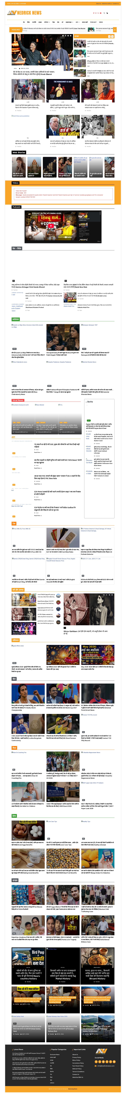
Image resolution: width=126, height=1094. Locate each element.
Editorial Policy (76, 1069)
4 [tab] (71, 36)
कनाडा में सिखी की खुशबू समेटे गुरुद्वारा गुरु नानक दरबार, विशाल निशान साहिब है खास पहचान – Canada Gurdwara (46, 597)
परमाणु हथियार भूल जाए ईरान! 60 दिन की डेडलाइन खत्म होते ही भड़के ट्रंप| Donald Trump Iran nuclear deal (61, 143)
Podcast (93, 22)
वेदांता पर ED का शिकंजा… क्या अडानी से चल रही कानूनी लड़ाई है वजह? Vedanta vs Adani (102, 474)
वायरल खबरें (85, 22)
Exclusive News (54, 1054)
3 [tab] (68, 36)
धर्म (62, 22)
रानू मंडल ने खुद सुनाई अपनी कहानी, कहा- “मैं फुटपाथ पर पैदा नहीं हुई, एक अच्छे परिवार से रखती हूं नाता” (46, 427)
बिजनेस (18, 422)
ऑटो (14, 453)
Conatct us (116, 3)
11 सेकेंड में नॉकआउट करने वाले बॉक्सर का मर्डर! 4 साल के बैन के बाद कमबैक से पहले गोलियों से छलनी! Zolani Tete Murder (28, 1068)
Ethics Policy (76, 1060)
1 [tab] (63, 36)
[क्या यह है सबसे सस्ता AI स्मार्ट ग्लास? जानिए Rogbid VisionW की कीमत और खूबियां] (62, 568)
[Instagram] (107, 1061)
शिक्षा (54, 22)
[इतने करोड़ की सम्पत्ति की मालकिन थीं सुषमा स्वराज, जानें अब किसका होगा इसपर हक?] (23, 419)
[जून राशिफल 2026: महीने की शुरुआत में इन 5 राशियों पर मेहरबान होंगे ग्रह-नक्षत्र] (63, 655)
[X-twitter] (99, 1061)
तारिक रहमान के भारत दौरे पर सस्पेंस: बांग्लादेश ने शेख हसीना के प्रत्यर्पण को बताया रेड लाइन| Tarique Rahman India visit (27, 143)
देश (24, 22)
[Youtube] (103, 1061)
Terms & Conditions (78, 1071)
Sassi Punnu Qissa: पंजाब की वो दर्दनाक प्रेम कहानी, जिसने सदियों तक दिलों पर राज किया (45, 603)
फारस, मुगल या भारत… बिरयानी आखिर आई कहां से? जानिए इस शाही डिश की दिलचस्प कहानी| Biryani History (97, 974)
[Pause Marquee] (115, 29)
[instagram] (96, 13)
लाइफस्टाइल (68, 22)
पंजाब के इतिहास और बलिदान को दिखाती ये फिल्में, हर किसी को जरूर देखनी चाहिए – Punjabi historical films (24, 602)
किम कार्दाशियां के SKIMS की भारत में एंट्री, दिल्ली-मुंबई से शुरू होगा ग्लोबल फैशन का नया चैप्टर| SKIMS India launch (28, 1000)
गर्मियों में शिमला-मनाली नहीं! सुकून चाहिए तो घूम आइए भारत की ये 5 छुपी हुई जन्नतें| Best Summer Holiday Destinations (96, 1029)
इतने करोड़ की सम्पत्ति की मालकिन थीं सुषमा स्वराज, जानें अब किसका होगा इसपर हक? (23, 427)
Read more (37, 452)
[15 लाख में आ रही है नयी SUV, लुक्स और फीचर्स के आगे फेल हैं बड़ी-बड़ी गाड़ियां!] (22, 448)
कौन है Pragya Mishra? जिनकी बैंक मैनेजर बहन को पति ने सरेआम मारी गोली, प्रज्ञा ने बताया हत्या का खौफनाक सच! (100, 63)
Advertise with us (107, 3)
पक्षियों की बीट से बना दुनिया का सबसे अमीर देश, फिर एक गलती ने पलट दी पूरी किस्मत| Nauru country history (29, 974)
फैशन (15, 994)
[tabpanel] (42, 55)
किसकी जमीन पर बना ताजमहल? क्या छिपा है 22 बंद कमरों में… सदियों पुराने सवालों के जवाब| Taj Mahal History (63, 974)
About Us (75, 1054)
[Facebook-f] (96, 1061)
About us (98, 3)
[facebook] (94, 13)
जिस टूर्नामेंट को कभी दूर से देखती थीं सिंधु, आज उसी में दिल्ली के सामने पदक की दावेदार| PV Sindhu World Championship (28, 708)
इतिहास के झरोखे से (97, 967)
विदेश (28, 22)
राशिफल (14, 663)
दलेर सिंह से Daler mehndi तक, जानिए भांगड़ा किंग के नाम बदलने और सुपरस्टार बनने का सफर (45, 617)
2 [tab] (66, 36)
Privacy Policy (76, 1057)
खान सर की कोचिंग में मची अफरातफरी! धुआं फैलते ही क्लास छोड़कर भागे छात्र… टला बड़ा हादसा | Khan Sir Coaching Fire (27, 776)
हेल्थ (14, 838)
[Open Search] (104, 13)
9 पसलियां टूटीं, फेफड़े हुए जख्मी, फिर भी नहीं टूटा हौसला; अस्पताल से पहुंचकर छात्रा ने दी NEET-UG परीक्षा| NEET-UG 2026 (62, 776)
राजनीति (34, 22)
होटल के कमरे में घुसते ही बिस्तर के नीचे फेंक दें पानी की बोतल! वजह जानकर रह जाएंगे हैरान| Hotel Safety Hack (27, 1029)
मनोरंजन (46, 22)
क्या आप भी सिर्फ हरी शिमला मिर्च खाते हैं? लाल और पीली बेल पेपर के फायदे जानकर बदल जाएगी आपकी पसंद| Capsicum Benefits (97, 1000)
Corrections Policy (78, 1063)
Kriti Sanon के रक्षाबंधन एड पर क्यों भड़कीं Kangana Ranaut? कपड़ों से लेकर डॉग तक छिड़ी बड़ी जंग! (32, 73)
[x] (98, 13)
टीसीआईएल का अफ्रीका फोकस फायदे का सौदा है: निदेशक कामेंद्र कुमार (69, 427)
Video (101, 22)
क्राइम (40, 22)
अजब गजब (28, 967)
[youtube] (100, 13)
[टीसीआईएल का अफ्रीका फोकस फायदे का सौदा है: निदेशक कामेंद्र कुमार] (70, 419)
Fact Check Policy (77, 1066)
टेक (14, 546)
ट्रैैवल (15, 1023)
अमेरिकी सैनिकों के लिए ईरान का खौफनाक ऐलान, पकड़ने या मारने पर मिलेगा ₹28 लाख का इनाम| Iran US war (97, 143)
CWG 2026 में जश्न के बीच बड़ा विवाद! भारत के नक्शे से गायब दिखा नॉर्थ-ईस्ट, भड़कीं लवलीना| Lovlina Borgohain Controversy (28, 738)
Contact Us (75, 1074)
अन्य (77, 22)
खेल (58, 22)
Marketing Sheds (72, 1089)
